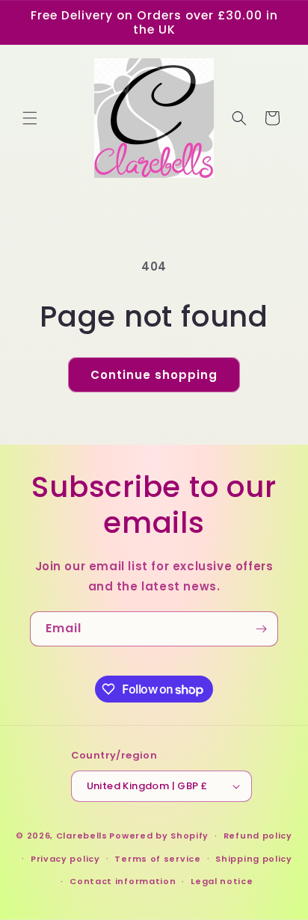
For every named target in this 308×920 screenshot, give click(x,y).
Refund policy (258, 836)
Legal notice (222, 881)
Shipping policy (253, 859)
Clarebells (82, 836)
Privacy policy (65, 859)
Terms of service (157, 859)
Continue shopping (154, 375)
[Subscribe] (260, 628)
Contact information (123, 881)
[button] (29, 118)
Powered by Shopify (159, 836)
